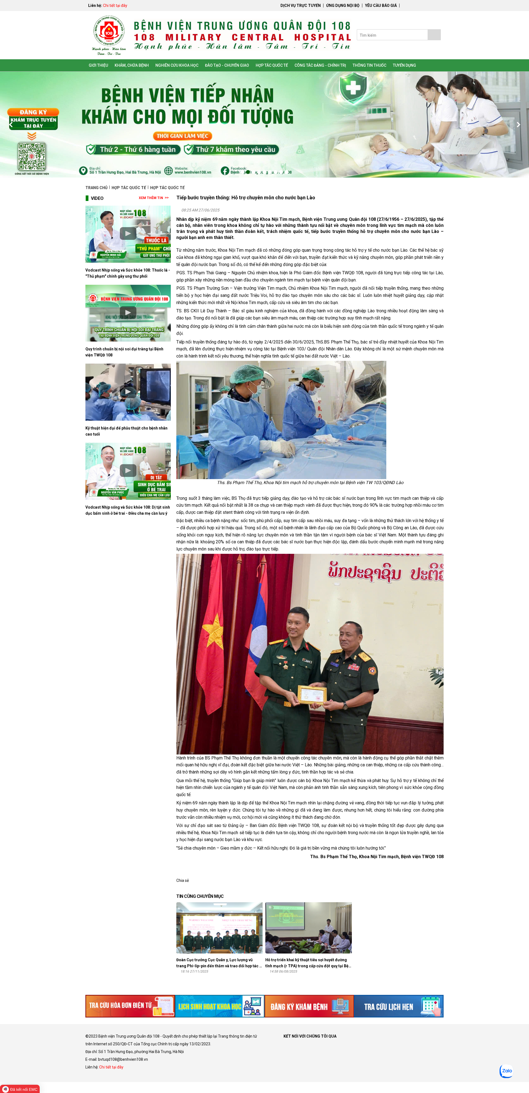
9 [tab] (286, 172)
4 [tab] (259, 172)
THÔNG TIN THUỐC (369, 65)
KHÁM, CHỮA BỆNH (132, 65)
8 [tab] (281, 172)
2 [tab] (248, 172)
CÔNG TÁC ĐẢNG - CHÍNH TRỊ (320, 65)
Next (517, 124)
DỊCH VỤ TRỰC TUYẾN (300, 5)
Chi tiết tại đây (115, 5)
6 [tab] (270, 172)
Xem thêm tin (151, 198)
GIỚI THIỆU (98, 65)
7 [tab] (275, 172)
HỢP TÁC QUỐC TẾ (272, 65)
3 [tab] (253, 172)
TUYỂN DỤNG (404, 65)
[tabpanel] (264, 125)
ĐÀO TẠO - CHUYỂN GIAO (227, 65)
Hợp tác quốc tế (129, 188)
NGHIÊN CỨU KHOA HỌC (176, 65)
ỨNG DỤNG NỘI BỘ (343, 5)
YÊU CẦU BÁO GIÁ (381, 5)
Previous (11, 124)
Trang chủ (96, 188)
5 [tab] (264, 172)
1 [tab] (242, 172)
